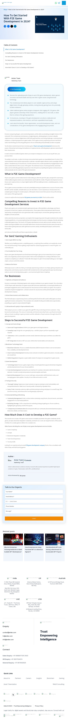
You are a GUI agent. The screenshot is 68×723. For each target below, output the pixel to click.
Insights (39, 678)
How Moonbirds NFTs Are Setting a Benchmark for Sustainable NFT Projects (53, 549)
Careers (28, 678)
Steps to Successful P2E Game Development (18, 64)
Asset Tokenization (10, 684)
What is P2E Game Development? (15, 49)
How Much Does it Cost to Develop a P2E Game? (19, 67)
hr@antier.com (7, 636)
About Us (7, 678)
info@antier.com (8, 639)
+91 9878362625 (20, 663)
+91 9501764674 (16, 659)
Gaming (61, 678)
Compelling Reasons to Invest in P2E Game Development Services (24, 53)
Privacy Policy (39, 706)
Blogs (5, 9)
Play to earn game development (43, 146)
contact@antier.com (9, 632)
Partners (18, 678)
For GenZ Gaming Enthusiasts (14, 56)
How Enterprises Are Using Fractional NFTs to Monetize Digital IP (34, 549)
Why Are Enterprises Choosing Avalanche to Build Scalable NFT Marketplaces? (13, 549)
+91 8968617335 (18, 656)
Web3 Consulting (58, 684)
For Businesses (9, 60)
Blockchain (50, 678)
